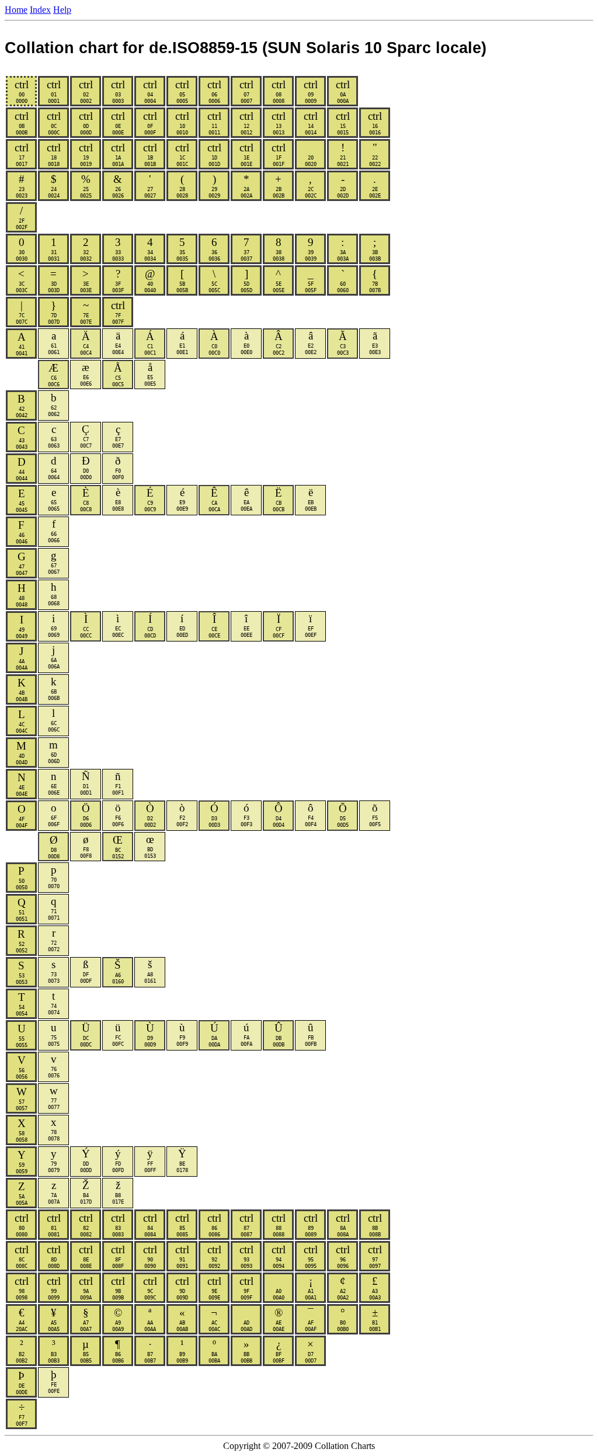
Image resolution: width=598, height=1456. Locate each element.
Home (16, 10)
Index (40, 10)
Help (62, 10)
